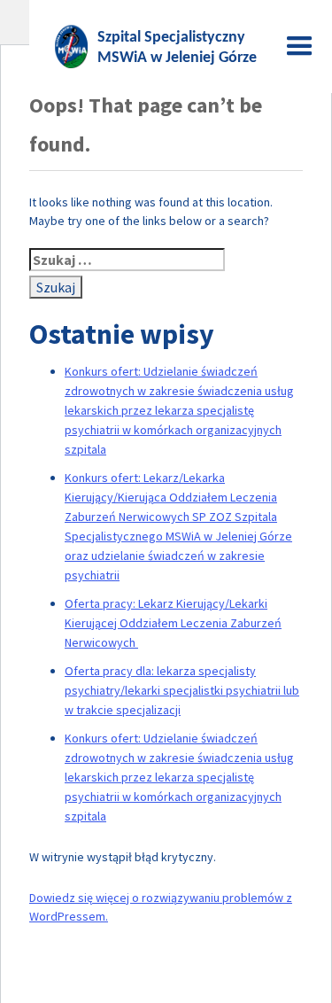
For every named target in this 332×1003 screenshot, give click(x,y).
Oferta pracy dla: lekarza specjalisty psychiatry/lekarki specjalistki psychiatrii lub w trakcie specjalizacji (182, 690)
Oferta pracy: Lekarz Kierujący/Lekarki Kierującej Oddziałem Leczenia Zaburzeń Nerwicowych (173, 622)
